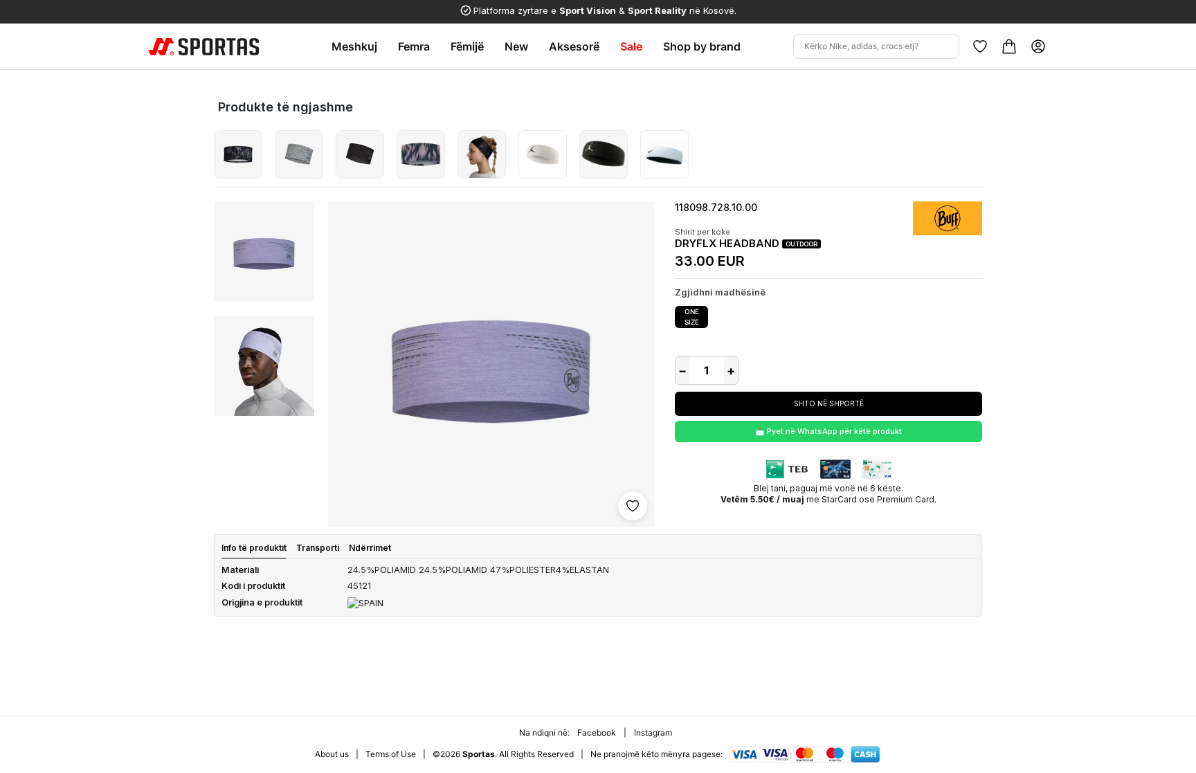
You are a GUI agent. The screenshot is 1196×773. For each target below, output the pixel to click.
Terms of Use (390, 754)
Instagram (653, 732)
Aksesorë (574, 46)
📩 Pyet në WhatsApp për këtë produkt (828, 431)
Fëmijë (467, 46)
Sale (631, 46)
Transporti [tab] (317, 548)
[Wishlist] (980, 46)
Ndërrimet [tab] (370, 548)
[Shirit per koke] (238, 154)
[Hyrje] (1038, 46)
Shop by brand (702, 46)
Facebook (596, 732)
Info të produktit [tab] (254, 548)
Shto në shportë (829, 403)
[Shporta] (1009, 46)
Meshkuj (354, 46)
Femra (414, 46)
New (516, 46)
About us (332, 754)
